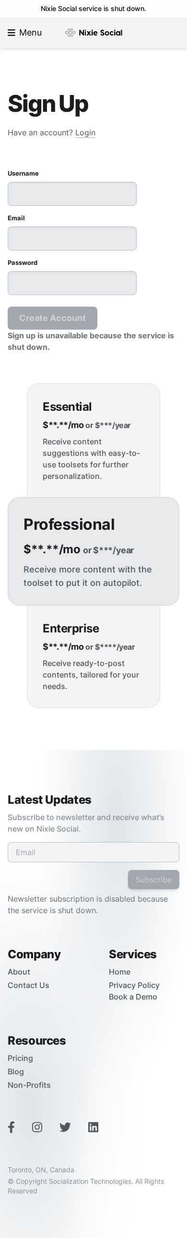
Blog (16, 1071)
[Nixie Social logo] (93, 32)
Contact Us (28, 985)
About (19, 971)
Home (119, 971)
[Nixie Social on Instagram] (37, 1127)
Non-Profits (29, 1085)
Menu (30, 32)
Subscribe (154, 879)
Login (85, 132)
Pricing (20, 1058)
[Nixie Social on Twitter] (65, 1127)
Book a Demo (133, 996)
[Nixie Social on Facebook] (11, 1127)
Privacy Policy (134, 985)
